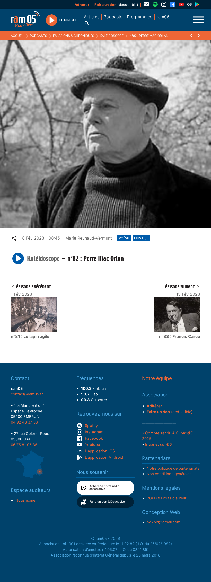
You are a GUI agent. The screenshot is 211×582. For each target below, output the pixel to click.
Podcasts (38, 36)
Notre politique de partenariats (173, 468)
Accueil (17, 36)
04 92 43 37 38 (24, 422)
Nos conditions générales (169, 474)
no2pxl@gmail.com (163, 522)
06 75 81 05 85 (24, 445)
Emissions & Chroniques (73, 36)
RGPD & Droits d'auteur (166, 498)
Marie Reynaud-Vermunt (88, 238)
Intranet (158, 444)
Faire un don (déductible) (107, 502)
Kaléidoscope (112, 36)
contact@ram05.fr (27, 394)
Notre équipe (157, 378)
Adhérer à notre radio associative (104, 487)
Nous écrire (25, 500)
